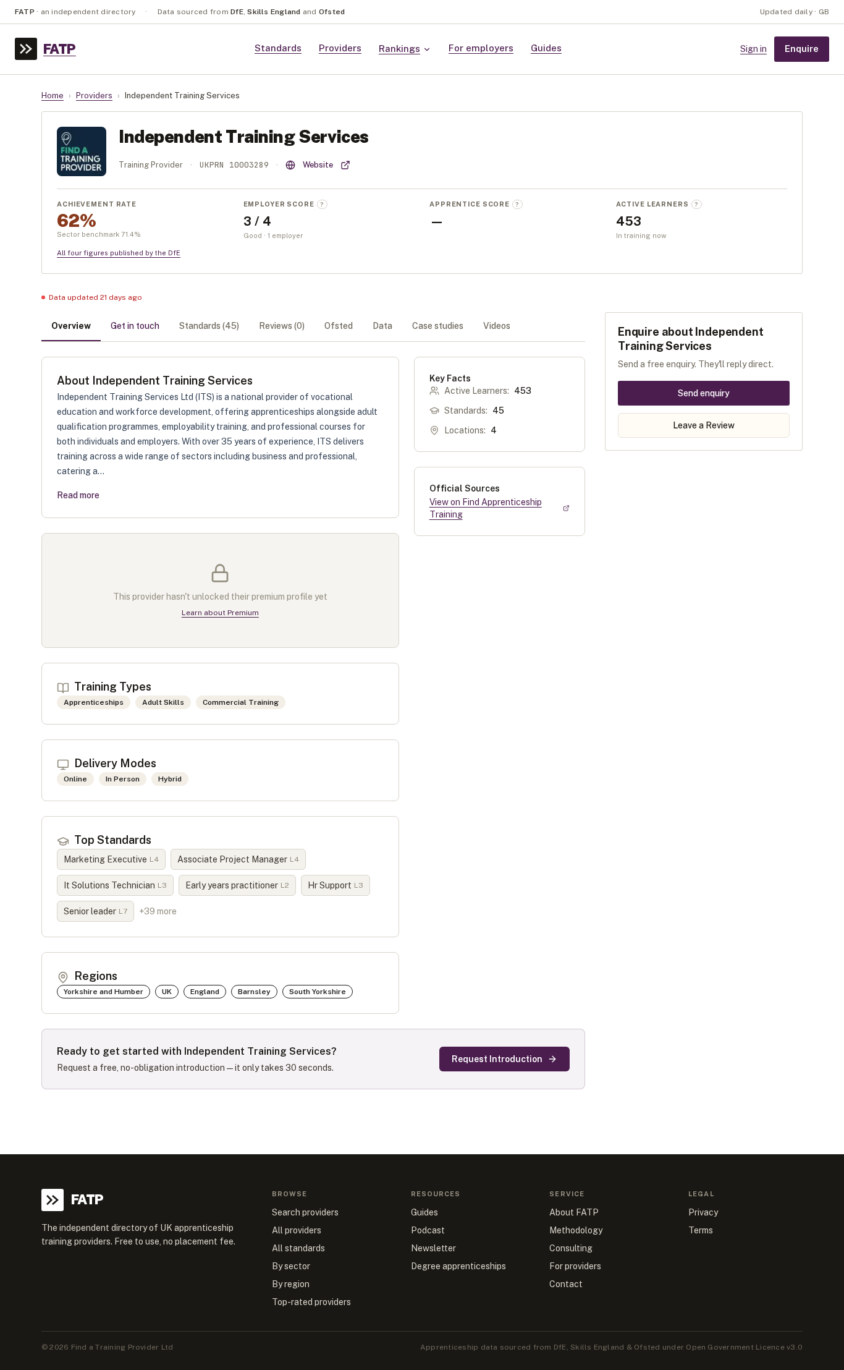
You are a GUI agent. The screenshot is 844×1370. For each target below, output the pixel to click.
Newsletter (433, 1248)
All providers (296, 1230)
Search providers (305, 1212)
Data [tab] (382, 326)
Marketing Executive (111, 859)
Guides (546, 48)
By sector (291, 1266)
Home (52, 95)
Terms (700, 1230)
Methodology (575, 1230)
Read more (78, 495)
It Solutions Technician (115, 885)
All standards (298, 1248)
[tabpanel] (313, 723)
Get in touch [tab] (135, 326)
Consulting (571, 1248)
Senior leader (95, 911)
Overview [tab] (71, 326)
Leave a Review (704, 425)
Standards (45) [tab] (209, 326)
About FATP (574, 1212)
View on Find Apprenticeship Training (485, 508)
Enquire (802, 48)
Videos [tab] (496, 326)
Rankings (399, 48)
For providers (575, 1266)
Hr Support (335, 885)
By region (291, 1284)
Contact (566, 1284)
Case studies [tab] (437, 326)
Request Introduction (497, 1059)
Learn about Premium (220, 612)
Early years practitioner (237, 885)
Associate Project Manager (238, 859)
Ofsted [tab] (338, 326)
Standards (278, 48)
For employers (481, 48)
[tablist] (313, 327)
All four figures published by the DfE (118, 253)
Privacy (703, 1212)
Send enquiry (704, 393)
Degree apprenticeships (458, 1266)
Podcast (428, 1230)
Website (318, 164)
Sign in (753, 49)
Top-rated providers (311, 1302)
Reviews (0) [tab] (282, 326)
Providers (340, 48)
